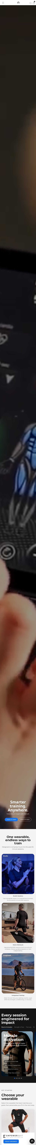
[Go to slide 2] (16, 1078)
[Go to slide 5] (21, 1078)
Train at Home (11, 819)
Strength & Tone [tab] (19, 1027)
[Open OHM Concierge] (32, 1141)
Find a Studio (25, 819)
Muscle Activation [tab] (6, 1027)
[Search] (30, 3)
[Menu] (3, 3)
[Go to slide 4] (19, 1078)
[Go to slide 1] (14, 1078)
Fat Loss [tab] (28, 1027)
